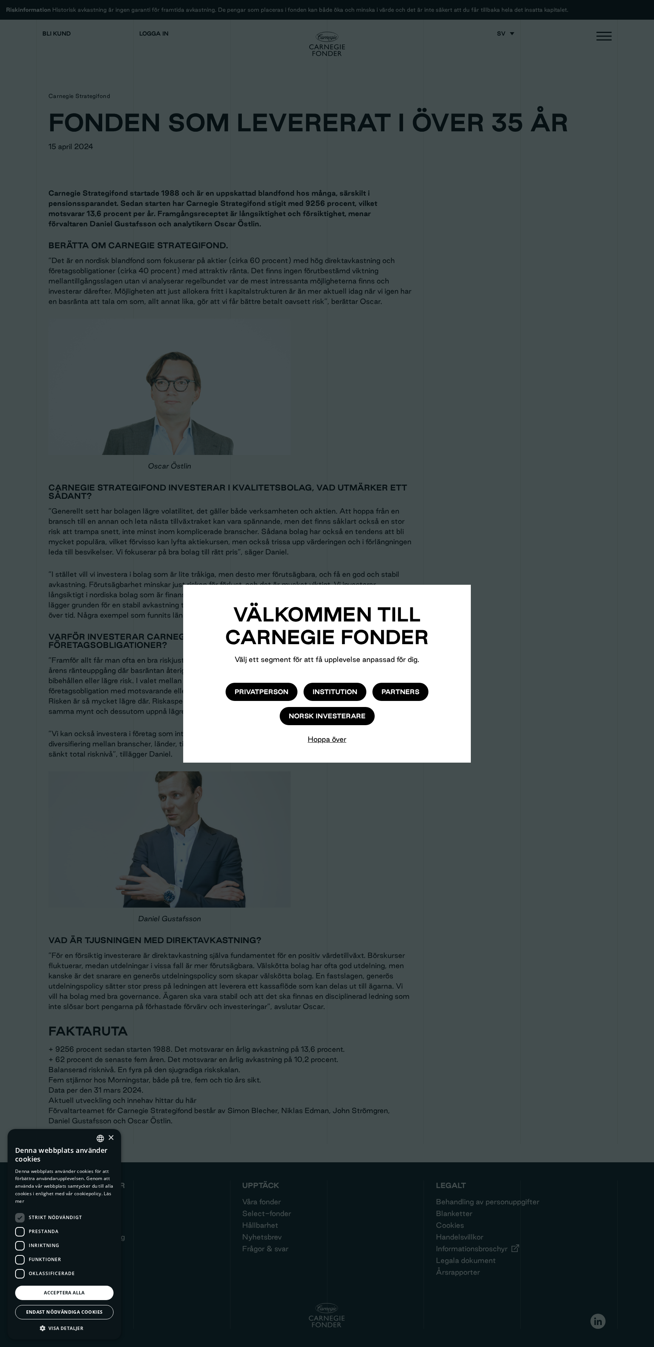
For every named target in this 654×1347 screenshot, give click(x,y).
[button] (64, 1328)
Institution (335, 691)
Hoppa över (327, 739)
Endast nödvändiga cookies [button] (64, 1312)
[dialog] (64, 1234)
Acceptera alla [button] (64, 1292)
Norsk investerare (327, 715)
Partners (400, 691)
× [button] (111, 1138)
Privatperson (261, 691)
